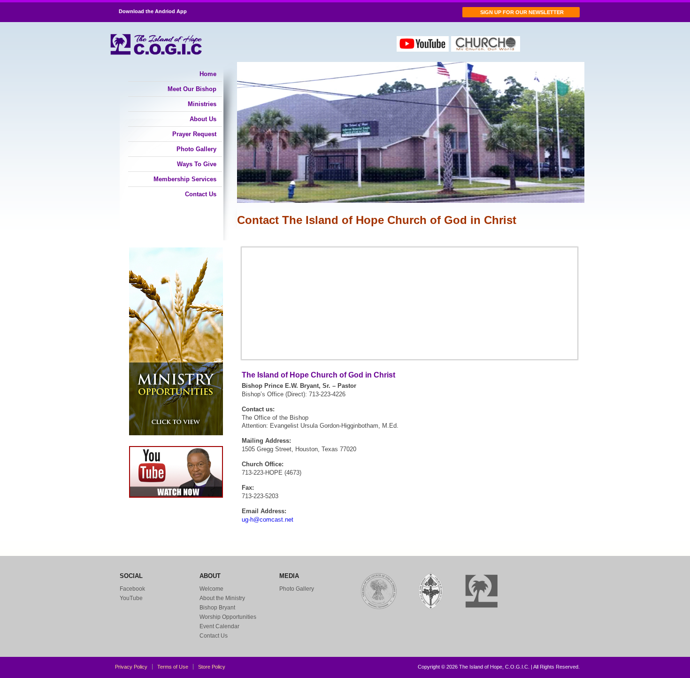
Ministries (202, 104)
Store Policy (211, 667)
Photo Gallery (196, 149)
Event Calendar (219, 626)
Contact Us (200, 194)
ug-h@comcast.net (267, 519)
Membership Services (184, 179)
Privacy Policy (131, 667)
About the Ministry (222, 598)
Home (207, 73)
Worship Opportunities (227, 617)
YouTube (131, 598)
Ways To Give (196, 164)
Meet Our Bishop (192, 88)
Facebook (132, 589)
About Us (203, 119)
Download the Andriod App (152, 11)
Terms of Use (172, 667)
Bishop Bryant (217, 607)
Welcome (211, 589)
